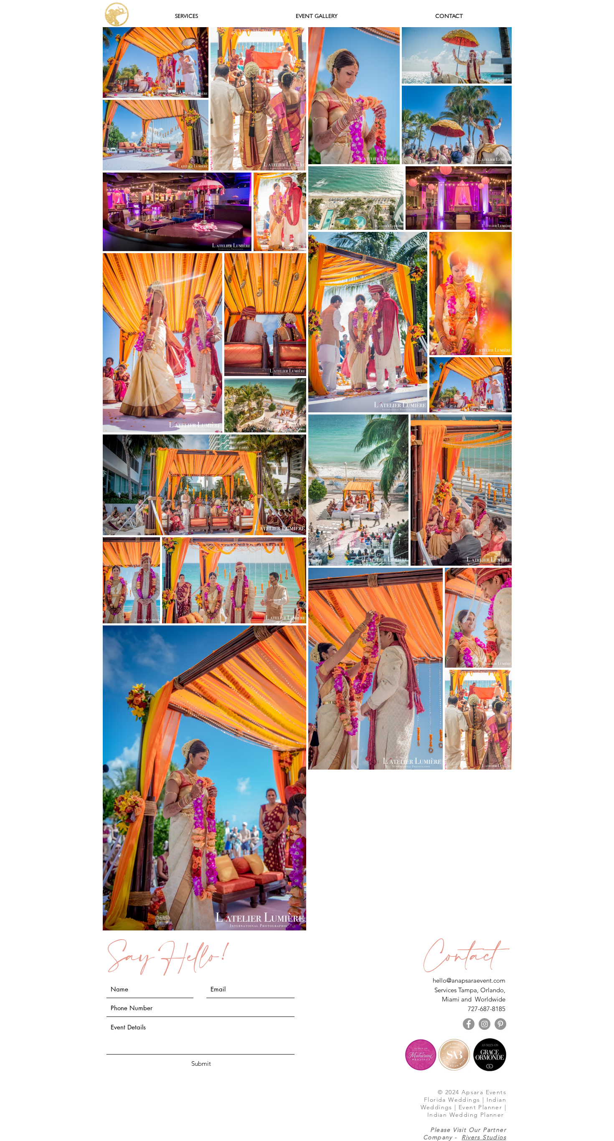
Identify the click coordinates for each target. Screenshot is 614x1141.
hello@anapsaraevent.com (469, 980)
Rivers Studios (484, 1137)
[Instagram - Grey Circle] (484, 1024)
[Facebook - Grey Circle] (468, 1024)
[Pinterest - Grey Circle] (500, 1024)
